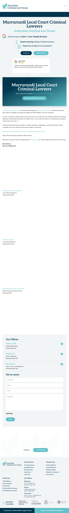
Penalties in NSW (50, 469)
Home (17, 93)
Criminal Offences (51, 465)
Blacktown (27, 481)
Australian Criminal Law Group (11, 110)
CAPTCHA (9, 413)
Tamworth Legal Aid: (8, 239)
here (18, 121)
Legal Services (29, 462)
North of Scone (34, 139)
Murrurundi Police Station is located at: (13, 288)
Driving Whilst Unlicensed (10, 490)
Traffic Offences (7, 481)
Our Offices (28, 478)
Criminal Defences (51, 467)
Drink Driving (6, 486)
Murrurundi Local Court (44, 110)
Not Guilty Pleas (28, 469)
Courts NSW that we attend (26, 93)
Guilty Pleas (27, 472)
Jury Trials (27, 474)
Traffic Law (6, 478)
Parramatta (27, 493)
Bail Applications (29, 467)
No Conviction (50, 474)
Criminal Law (50, 462)
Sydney (26, 487)
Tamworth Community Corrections (12, 190)
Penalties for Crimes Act (52, 472)
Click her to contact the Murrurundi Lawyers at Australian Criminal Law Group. (24, 131)
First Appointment (29, 465)
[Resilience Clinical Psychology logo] (12, 463)
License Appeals (7, 483)
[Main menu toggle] (65, 6)
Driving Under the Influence (10, 488)
